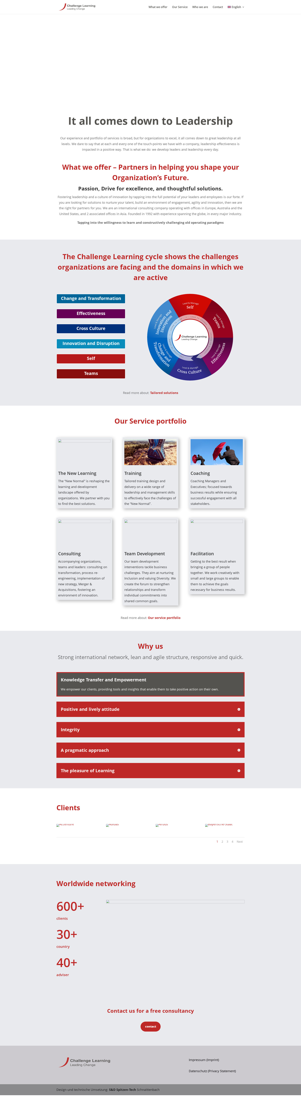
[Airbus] (162, 824)
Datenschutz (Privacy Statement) (212, 1071)
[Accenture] (65, 824)
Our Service (180, 7)
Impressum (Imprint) (204, 1060)
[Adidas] (112, 824)
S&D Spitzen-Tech (122, 1090)
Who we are (200, 7)
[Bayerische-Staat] (218, 824)
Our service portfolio (164, 618)
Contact (218, 7)
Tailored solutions (164, 393)
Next (240, 842)
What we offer (158, 7)
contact (150, 1026)
